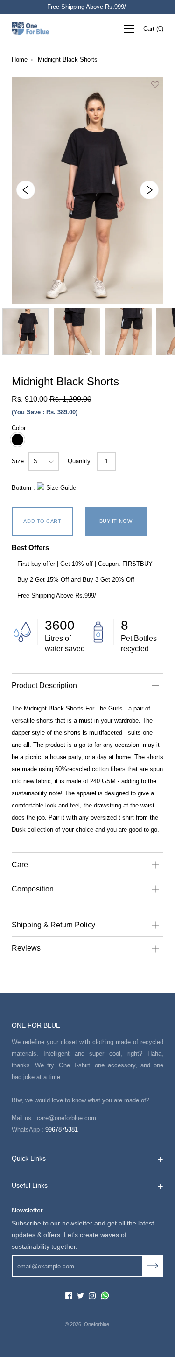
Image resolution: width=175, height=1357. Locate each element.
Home (20, 59)
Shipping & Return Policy (53, 925)
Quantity (79, 461)
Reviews (26, 948)
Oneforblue (96, 1324)
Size (18, 461)
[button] (155, 87)
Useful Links (30, 1185)
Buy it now (116, 521)
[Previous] (25, 190)
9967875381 (61, 1129)
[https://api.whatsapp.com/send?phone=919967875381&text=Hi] (105, 1295)
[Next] (149, 190)
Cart (153, 28)
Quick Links (29, 1158)
